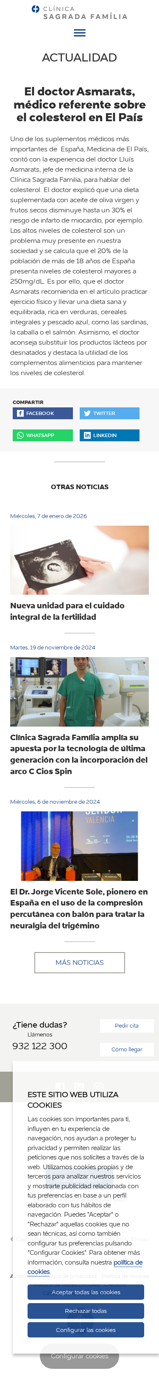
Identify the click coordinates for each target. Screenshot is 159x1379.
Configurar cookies (80, 1355)
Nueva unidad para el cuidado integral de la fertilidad (67, 611)
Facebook (40, 413)
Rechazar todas (86, 1311)
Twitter (104, 413)
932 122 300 (39, 1046)
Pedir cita (127, 1025)
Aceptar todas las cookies (86, 1292)
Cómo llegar (127, 1049)
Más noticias (80, 962)
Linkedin (105, 435)
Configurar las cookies (86, 1330)
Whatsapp (40, 435)
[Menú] (80, 34)
